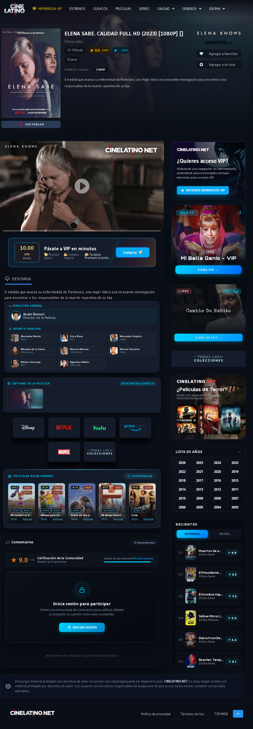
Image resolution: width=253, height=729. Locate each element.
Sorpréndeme (142, 476)
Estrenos (192, 533)
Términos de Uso (192, 714)
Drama (72, 59)
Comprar (130, 252)
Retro (225, 533)
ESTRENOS (77, 8)
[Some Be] (230, 419)
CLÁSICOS (100, 8)
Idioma (214, 8)
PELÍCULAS (123, 8)
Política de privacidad (155, 714)
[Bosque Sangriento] (208, 419)
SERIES (144, 8)
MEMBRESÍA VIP (50, 8)
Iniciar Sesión (85, 627)
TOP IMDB (221, 714)
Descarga (21, 278)
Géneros (189, 8)
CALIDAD (163, 8)
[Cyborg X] (186, 419)
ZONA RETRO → (208, 337)
